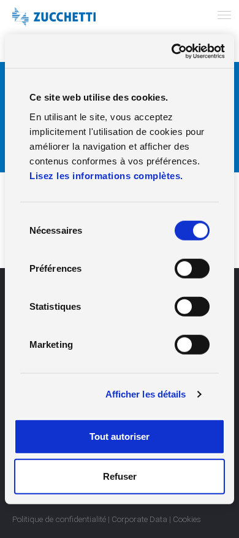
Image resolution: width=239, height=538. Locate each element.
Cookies (187, 519)
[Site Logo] (54, 17)
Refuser (120, 476)
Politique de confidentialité (59, 519)
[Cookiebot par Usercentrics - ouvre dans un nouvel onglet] (172, 51)
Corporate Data (139, 519)
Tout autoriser (119, 436)
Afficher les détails (145, 394)
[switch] (192, 268)
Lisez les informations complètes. (106, 175)
